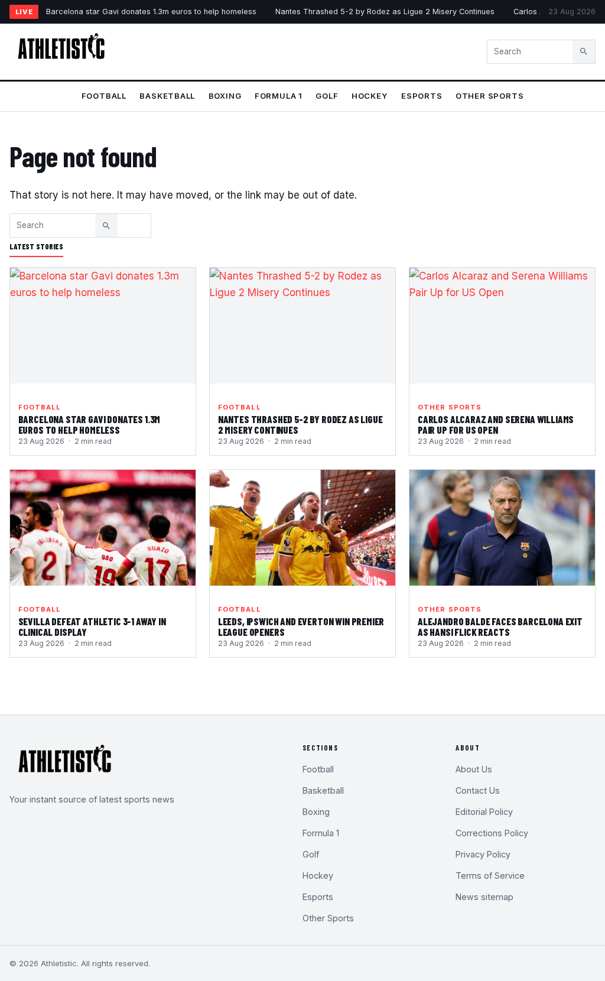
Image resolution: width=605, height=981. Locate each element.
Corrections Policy (492, 833)
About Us (474, 769)
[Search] (584, 51)
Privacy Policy (483, 854)
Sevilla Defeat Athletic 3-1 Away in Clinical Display (92, 626)
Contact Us (478, 790)
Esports (422, 95)
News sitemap (484, 897)
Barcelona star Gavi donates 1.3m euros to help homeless (151, 11)
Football (104, 95)
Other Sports (489, 95)
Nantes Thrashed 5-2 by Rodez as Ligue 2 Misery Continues (385, 11)
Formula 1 (278, 95)
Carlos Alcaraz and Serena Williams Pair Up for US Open (496, 424)
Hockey (370, 95)
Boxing (225, 95)
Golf (326, 95)
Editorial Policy (484, 812)
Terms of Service (490, 875)
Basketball (167, 95)
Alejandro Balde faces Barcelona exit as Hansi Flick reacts (500, 626)
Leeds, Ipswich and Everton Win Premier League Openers (301, 626)
